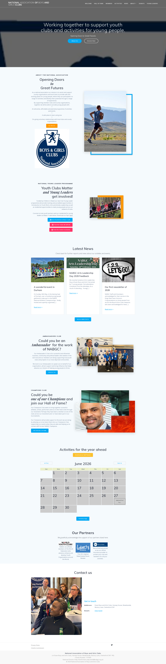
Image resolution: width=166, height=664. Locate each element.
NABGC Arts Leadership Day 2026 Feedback (81, 274)
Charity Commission (37, 648)
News (126, 3)
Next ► (119, 463)
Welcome (88, 3)
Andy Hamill (98, 611)
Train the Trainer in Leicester (61, 229)
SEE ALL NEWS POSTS (83, 319)
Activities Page (83, 518)
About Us (75, 41)
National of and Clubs (28, 3)
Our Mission (51, 125)
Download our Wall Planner (83, 455)
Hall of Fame (98, 3)
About (132, 3)
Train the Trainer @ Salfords (62, 224)
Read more (37, 307)
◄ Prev (46, 463)
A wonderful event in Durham (44, 288)
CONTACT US (52, 372)
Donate (142, 3)
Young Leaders (152, 3)
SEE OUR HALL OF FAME (39, 430)
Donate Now (91, 41)
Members (109, 3)
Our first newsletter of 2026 (116, 288)
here (71, 215)
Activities (118, 3)
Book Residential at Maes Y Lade (61, 219)
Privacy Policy (35, 645)
